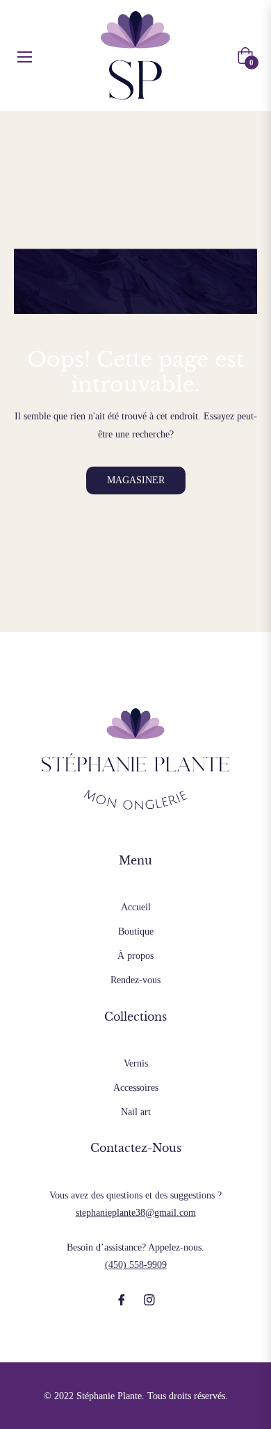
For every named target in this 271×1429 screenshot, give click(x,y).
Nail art (136, 1112)
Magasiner (136, 480)
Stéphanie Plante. (110, 1396)
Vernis (136, 1063)
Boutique (136, 931)
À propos (135, 956)
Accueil (136, 907)
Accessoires (135, 1088)
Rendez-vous (135, 980)
